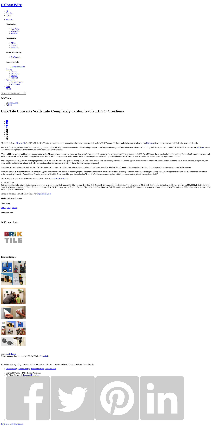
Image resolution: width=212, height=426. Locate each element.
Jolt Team (200, 147)
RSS (10, 105)
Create (13, 71)
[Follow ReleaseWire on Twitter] (73, 420)
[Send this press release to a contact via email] (7, 121)
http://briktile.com (44, 194)
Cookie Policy (24, 369)
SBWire (14, 33)
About (8, 89)
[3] (13, 318)
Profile (14, 208)
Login (8, 15)
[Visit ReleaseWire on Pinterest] (117, 420)
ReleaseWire (11, 5)
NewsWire (15, 29)
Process (9, 69)
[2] (13, 303)
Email (3, 208)
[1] (13, 284)
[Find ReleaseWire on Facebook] (28, 420)
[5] (13, 346)
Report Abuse (50, 369)
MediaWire (15, 31)
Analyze (14, 76)
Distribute (14, 73)
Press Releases (16, 82)
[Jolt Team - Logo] (13, 248)
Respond (14, 78)
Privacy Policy (11, 369)
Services (9, 19)
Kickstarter (150, 143)
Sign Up (9, 13)
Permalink (44, 356)
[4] (13, 334)
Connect (14, 45)
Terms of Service (37, 369)
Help (8, 87)
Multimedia (15, 84)
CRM (13, 43)
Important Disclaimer (31, 375)
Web (8, 208)
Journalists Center (18, 67)
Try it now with (12, 424)
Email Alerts (13, 103)
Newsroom (10, 80)
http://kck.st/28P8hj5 (59, 178)
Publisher (14, 47)
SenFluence (15, 57)
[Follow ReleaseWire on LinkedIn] (162, 420)
